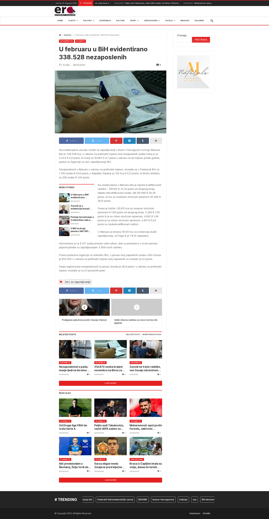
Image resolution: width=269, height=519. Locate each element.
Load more (110, 383)
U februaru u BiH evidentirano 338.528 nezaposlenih (80, 196)
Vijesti (80, 41)
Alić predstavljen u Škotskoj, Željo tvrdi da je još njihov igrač (75, 465)
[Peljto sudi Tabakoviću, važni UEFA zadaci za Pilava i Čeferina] (110, 408)
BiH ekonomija (200, 499)
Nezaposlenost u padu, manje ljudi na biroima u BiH (74, 368)
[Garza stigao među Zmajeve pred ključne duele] (110, 446)
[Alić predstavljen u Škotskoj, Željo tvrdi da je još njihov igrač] (75, 446)
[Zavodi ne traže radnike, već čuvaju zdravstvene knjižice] (146, 349)
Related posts (133, 334)
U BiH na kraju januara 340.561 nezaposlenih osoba (82, 230)
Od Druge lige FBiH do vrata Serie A (73, 427)
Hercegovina (137, 459)
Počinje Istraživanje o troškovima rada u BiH (82, 219)
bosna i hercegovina (154, 499)
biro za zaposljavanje (77, 281)
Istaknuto (67, 35)
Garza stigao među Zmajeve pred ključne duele (108, 465)
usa (186, 499)
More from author (151, 334)
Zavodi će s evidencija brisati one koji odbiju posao (82, 207)
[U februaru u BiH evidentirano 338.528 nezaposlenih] (64, 197)
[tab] (133, 334)
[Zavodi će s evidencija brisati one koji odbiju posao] (64, 209)
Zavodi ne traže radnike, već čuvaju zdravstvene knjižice (145, 368)
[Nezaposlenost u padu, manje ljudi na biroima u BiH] (75, 349)
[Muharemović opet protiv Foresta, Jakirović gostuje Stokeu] (146, 408)
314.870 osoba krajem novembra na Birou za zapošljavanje (108, 368)
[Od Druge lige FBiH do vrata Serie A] (75, 408)
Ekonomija (65, 363)
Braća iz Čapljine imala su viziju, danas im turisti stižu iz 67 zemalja (146, 465)
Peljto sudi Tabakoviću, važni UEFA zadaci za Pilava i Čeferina (136, 3)
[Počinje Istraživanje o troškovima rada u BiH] (64, 220)
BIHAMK (134, 499)
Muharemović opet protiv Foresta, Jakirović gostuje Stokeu (204, 3)
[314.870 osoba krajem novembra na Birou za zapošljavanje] (110, 349)
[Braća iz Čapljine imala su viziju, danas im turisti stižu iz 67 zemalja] (146, 446)
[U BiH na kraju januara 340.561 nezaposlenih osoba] (64, 231)
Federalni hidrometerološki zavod (106, 499)
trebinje (175, 499)
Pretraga (181, 35)
